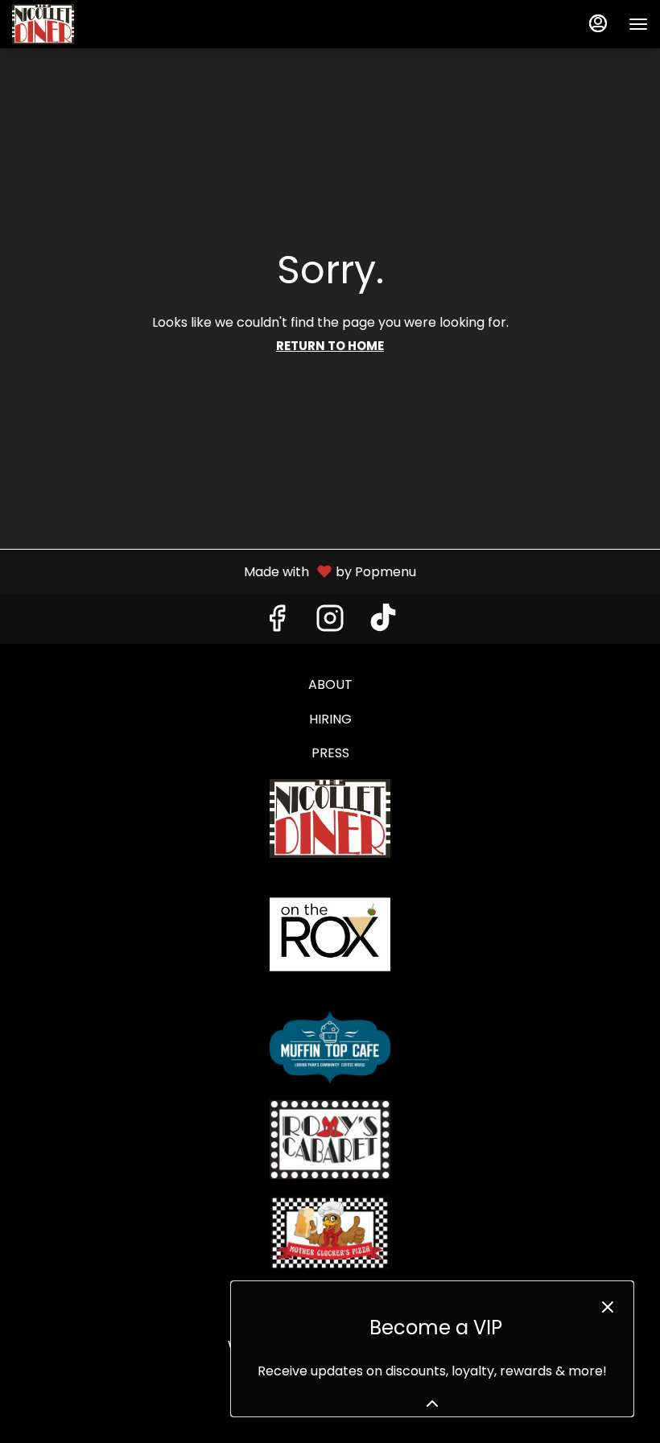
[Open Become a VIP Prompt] (432, 1403)
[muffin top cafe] (330, 1046)
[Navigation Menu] (638, 24)
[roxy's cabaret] (330, 1138)
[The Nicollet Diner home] (84, 24)
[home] (330, 818)
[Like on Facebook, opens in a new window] (276, 622)
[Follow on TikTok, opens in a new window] (383, 622)
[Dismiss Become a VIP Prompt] (607, 1307)
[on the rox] (330, 934)
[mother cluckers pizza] (330, 1231)
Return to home (330, 345)
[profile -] (598, 23)
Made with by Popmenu (214, 571)
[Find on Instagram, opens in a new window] (330, 622)
